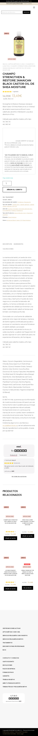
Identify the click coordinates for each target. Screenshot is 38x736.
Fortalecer (20, 202)
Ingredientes (18, 244)
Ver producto (27, 588)
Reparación (27, 202)
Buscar (26, 12)
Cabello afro (15, 204)
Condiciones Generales (9, 733)
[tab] (8, 244)
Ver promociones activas (11, 628)
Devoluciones (7, 665)
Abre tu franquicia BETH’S (11, 683)
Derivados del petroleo (25, 209)
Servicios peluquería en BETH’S (13, 639)
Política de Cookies (8, 732)
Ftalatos (13, 210)
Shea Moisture (12, 217)
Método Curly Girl (12, 206)
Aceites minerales (13, 209)
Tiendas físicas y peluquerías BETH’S (15, 687)
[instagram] (20, 710)
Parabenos (20, 210)
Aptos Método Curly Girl (11, 632)
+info (30, 1)
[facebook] (18, 710)
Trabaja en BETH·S (9, 679)
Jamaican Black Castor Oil (14, 220)
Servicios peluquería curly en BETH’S (15, 635)
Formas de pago (8, 672)
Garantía (6, 676)
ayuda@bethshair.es (10, 425)
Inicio (5, 64)
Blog (4, 650)
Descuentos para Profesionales (13, 646)
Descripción (7, 244)
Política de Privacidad (21, 732)
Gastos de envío (8, 661)
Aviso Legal (20, 733)
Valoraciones (8, 249)
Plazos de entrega (9, 669)
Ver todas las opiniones (19, 476)
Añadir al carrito (14, 189)
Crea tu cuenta (28, 3)
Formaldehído (7, 210)
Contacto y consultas (11, 658)
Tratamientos (7, 643)
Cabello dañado (24, 204)
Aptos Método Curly (16, 64)
